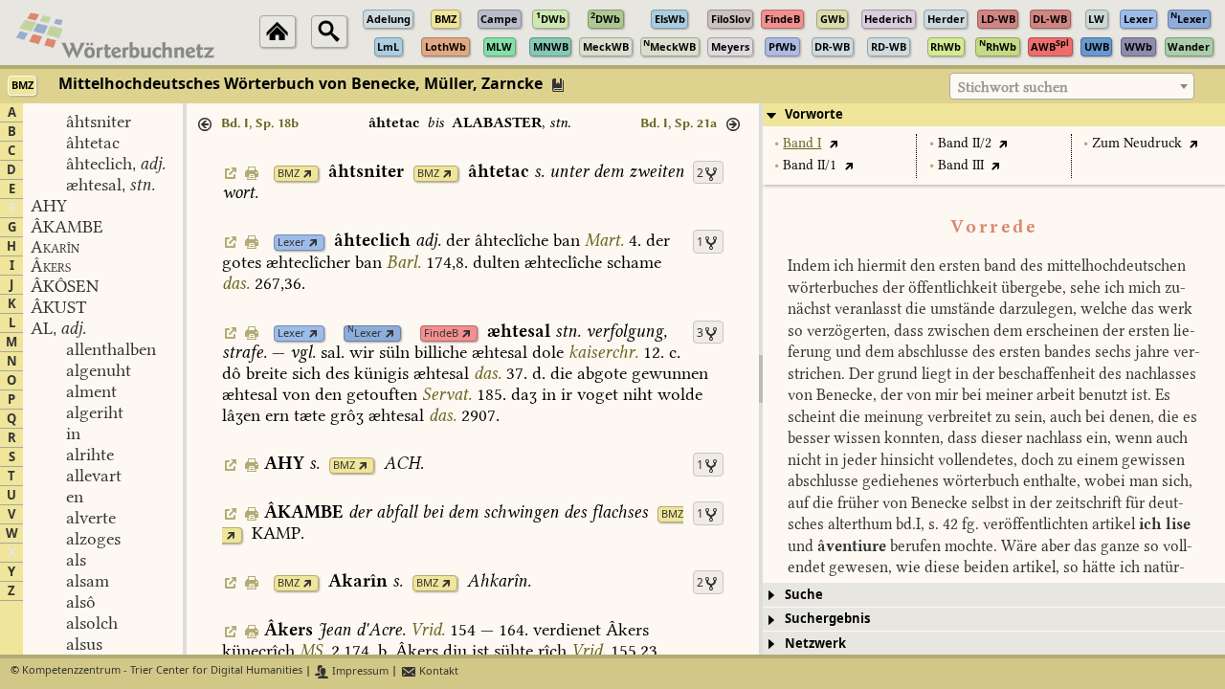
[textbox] (1071, 87)
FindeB (441, 333)
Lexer (291, 242)
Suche (804, 595)
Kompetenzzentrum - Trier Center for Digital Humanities (162, 671)
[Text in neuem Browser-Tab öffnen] (833, 143)
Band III (961, 165)
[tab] (994, 114)
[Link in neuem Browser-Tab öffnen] (308, 174)
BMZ (289, 174)
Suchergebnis (827, 619)
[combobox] (1071, 86)
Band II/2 (964, 143)
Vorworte (814, 114)
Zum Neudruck (1137, 143)
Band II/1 (809, 165)
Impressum (359, 671)
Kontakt (437, 671)
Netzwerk (815, 643)
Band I (802, 143)
